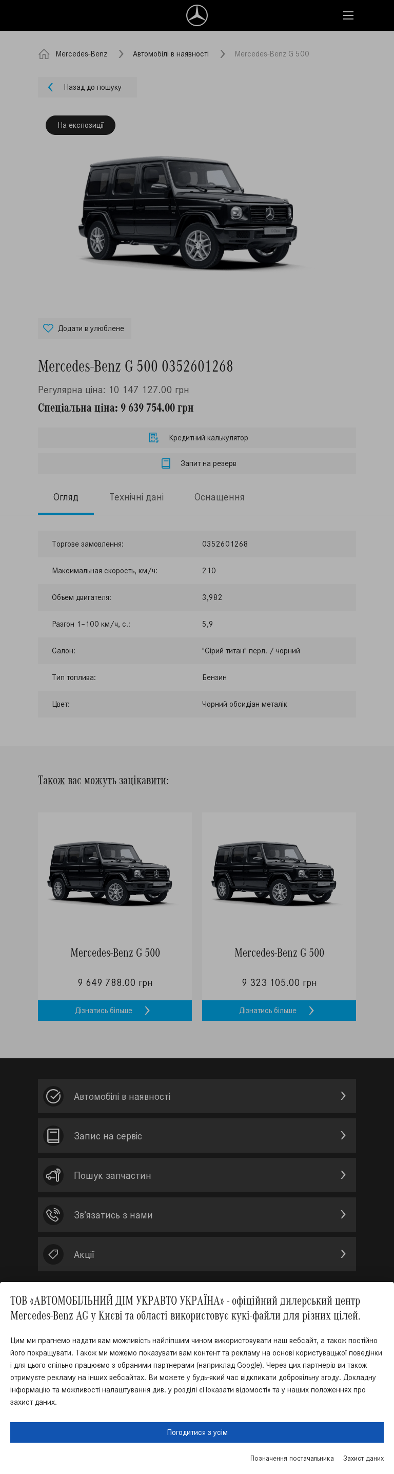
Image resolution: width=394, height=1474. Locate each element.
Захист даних (363, 1458)
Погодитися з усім (197, 1432)
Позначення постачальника (292, 1458)
